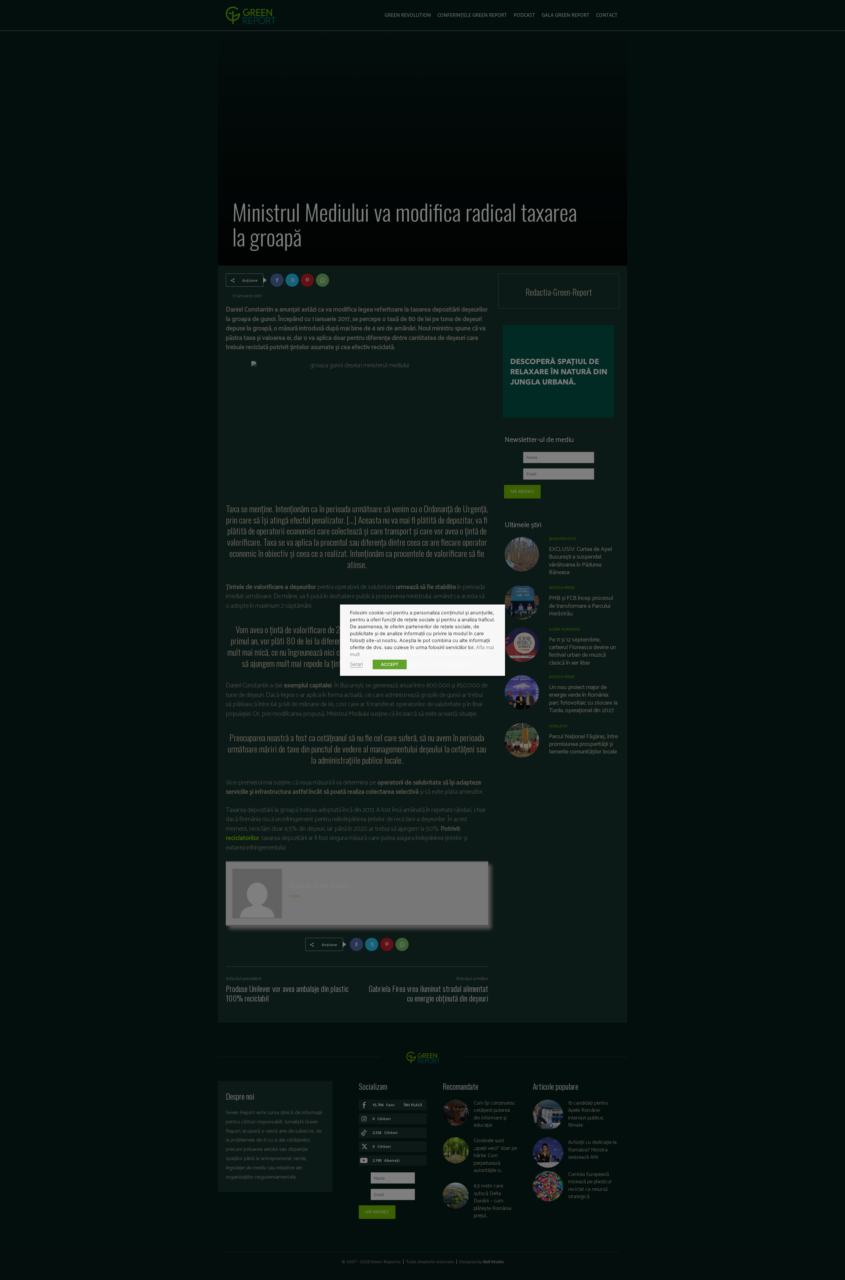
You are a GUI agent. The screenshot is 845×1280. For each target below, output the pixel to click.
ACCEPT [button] (389, 664)
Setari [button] (356, 664)
